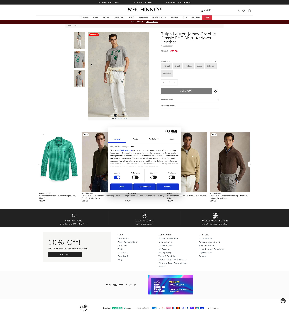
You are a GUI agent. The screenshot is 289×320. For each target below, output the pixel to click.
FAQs (120, 249)
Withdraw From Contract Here (172, 263)
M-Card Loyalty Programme (212, 249)
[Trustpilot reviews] (117, 308)
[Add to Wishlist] (215, 91)
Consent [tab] (117, 139)
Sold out (186, 91)
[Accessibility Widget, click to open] (283, 300)
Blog (120, 259)
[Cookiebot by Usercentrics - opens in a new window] (169, 131)
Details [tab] (135, 139)
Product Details (167, 100)
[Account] (238, 11)
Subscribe (65, 254)
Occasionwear (205, 238)
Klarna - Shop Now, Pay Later (172, 259)
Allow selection (144, 187)
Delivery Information (168, 238)
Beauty (174, 18)
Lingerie (143, 18)
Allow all (167, 187)
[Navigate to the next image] (146, 65)
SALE (207, 18)
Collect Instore (165, 245)
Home (70, 25)
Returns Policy (165, 242)
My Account (164, 249)
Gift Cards (122, 252)
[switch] (135, 177)
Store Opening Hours (128, 242)
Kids (185, 18)
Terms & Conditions (167, 256)
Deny (121, 187)
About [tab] (172, 139)
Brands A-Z (123, 256)
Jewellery (119, 18)
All (76, 25)
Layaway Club (205, 252)
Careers (202, 256)
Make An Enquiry (207, 245)
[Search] (202, 10)
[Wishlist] (243, 11)
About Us (122, 245)
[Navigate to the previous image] (91, 65)
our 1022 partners (124, 150)
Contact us (123, 238)
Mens (95, 18)
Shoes (106, 18)
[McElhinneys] (144, 11)
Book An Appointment (209, 242)
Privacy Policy (164, 252)
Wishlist (162, 266)
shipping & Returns (168, 106)
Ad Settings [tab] (153, 139)
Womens (84, 18)
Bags (132, 18)
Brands (196, 18)
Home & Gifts (159, 18)
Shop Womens (152, 22)
